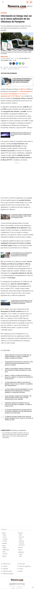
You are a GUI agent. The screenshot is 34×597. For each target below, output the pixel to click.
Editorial (4, 547)
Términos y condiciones (18, 430)
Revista (20, 549)
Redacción (4, 56)
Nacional (20, 547)
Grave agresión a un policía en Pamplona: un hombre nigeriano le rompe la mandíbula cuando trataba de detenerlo (18, 356)
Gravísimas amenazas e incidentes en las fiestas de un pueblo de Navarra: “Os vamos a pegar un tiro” (18, 404)
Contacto (5, 566)
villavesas (4, 68)
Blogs (4, 551)
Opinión (4, 545)
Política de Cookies (7, 571)
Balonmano (21, 541)
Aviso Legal (22, 564)
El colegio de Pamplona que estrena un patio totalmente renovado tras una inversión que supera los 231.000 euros (18, 411)
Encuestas (5, 553)
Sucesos (5, 537)
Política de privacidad (8, 573)
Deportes (20, 533)
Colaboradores (6, 549)
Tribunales (5, 539)
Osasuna (4, 556)
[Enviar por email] (23, 63)
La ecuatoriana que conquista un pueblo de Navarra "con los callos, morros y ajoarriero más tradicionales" (19, 384)
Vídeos (20, 556)
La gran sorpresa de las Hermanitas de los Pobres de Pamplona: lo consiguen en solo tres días (21, 254)
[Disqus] (17, 461)
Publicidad (5, 568)
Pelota (20, 539)
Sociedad (5, 541)
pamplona (5, 67)
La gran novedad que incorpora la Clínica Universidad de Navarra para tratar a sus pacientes (22, 80)
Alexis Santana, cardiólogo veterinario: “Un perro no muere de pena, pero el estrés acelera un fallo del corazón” (18, 398)
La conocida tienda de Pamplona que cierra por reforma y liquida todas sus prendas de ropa (21, 216)
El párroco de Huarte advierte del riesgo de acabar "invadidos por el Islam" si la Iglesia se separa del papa (19, 418)
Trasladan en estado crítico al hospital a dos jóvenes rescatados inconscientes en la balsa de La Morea (19, 363)
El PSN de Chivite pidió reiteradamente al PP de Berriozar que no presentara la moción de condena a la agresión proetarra (19, 391)
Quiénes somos (6, 564)
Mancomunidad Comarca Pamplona (18, 67)
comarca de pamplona (13, 68)
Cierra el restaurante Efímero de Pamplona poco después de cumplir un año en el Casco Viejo (18, 370)
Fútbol (20, 535)
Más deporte (22, 545)
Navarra (4, 533)
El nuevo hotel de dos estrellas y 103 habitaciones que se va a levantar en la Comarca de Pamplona (21, 302)
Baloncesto (21, 537)
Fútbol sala (21, 543)
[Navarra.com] (17, 6)
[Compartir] (10, 63)
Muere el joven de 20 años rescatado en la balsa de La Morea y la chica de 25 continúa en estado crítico (19, 377)
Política (4, 535)
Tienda (20, 571)
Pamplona (4, 543)
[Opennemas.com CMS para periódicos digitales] (17, 585)
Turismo (21, 568)
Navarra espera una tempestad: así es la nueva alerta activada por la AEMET (21, 134)
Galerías (21, 554)
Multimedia (21, 552)
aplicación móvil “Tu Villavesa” (11, 96)
